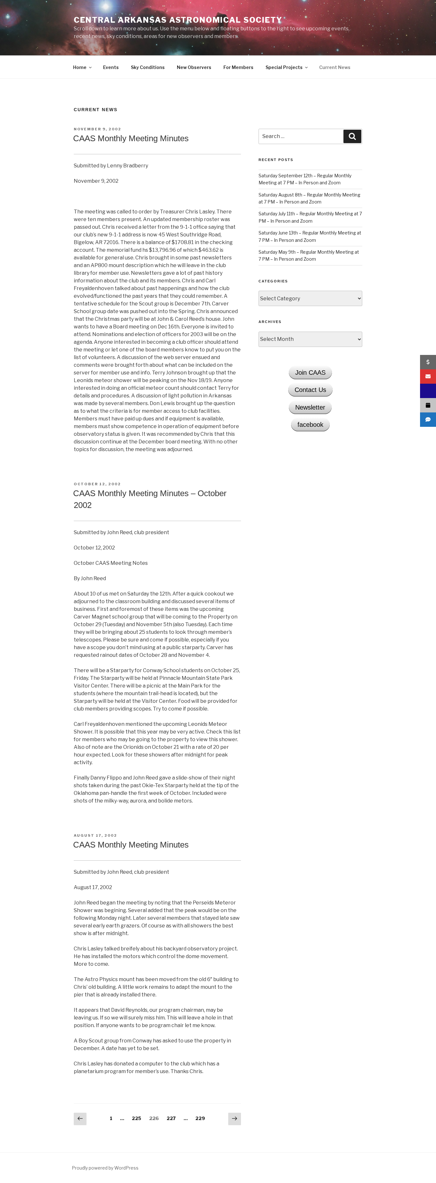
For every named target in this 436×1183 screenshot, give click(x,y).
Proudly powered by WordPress (105, 1168)
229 (201, 1118)
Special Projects (284, 67)
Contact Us (310, 389)
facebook (310, 424)
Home (79, 67)
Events (111, 67)
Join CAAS (310, 372)
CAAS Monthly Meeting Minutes (131, 138)
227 (172, 1118)
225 (137, 1118)
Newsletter (310, 407)
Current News (334, 67)
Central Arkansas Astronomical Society (178, 20)
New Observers (194, 67)
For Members (238, 67)
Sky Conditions (148, 67)
